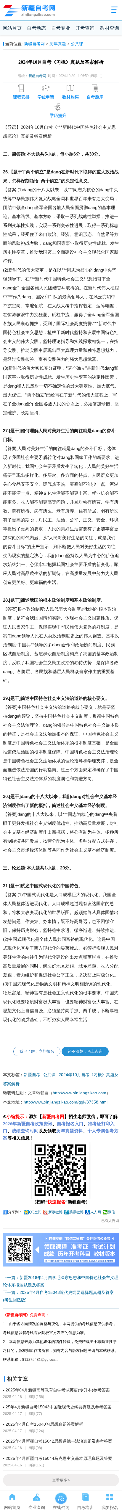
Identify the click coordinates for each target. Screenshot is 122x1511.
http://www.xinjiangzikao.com (79, 1092)
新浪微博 (55, 1212)
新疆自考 (32, 1074)
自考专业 (60, 28)
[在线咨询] (61, 1495)
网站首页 (12, 28)
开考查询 (85, 28)
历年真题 (57, 43)
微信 (111, 1212)
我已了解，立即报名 (37, 1051)
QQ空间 (35, 1212)
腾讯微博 (76, 1212)
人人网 (95, 1212)
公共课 (77, 43)
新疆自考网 (34, 43)
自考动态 (36, 28)
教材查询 (109, 28)
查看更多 (61, 1480)
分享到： (15, 1212)
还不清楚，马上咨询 (85, 1051)
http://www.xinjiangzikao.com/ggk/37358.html (65, 1102)
